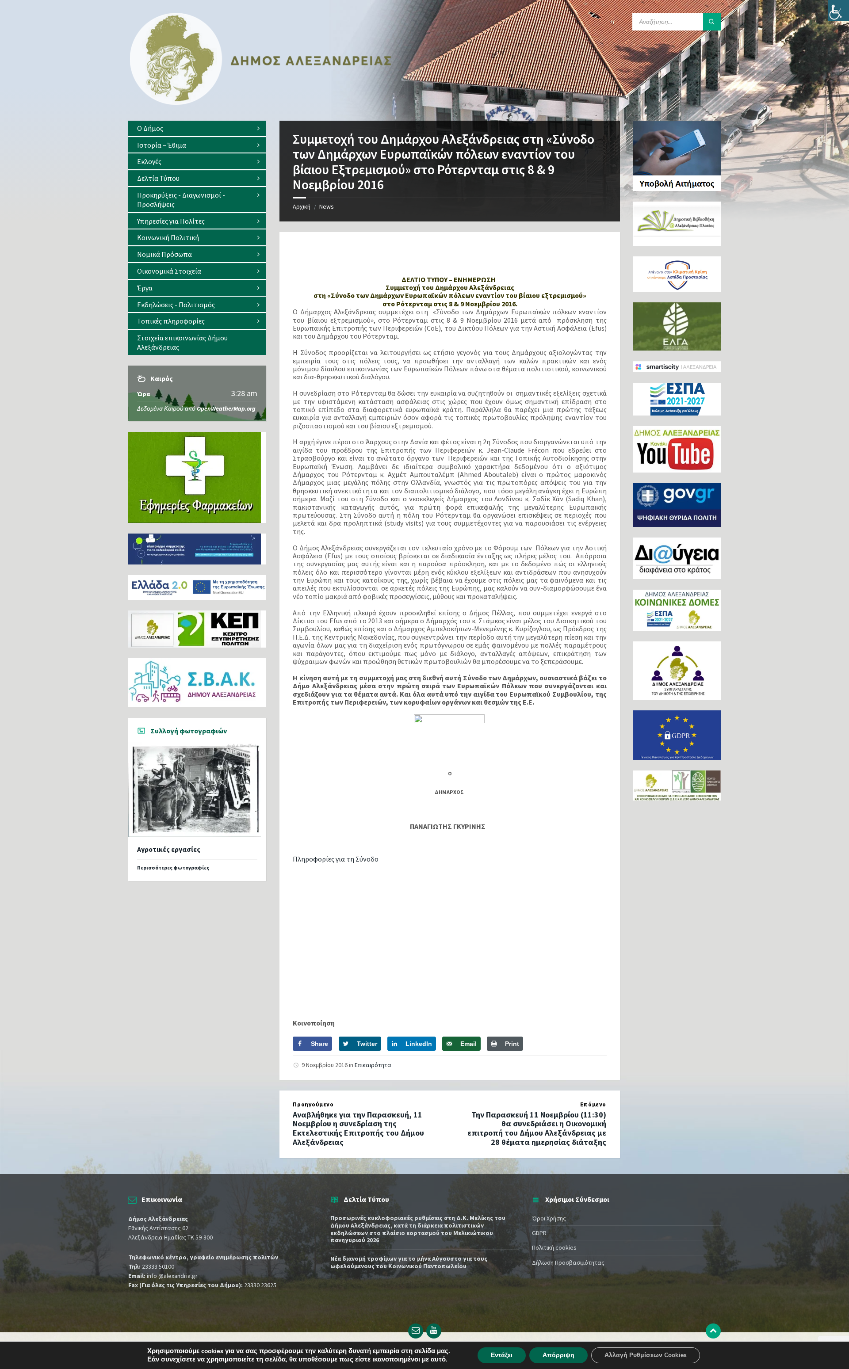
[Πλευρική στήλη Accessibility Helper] (838, 10)
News (326, 206)
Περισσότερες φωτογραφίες (173, 867)
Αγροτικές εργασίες (168, 849)
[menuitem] (197, 128)
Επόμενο (593, 1104)
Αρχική (301, 206)
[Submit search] (712, 22)
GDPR (539, 1233)
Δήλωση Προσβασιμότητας (568, 1262)
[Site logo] (261, 103)
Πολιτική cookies (554, 1247)
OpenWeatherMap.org (226, 408)
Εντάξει (501, 1355)
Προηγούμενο (313, 1104)
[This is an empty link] (713, 1330)
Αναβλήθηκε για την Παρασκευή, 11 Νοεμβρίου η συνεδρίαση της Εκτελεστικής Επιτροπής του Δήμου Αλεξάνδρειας (358, 1128)
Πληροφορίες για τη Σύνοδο (336, 858)
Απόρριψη (558, 1355)
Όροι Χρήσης (549, 1218)
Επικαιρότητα (373, 1065)
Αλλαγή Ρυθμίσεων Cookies (645, 1355)
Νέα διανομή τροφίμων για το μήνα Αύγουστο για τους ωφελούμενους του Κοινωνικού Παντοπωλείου (408, 1262)
